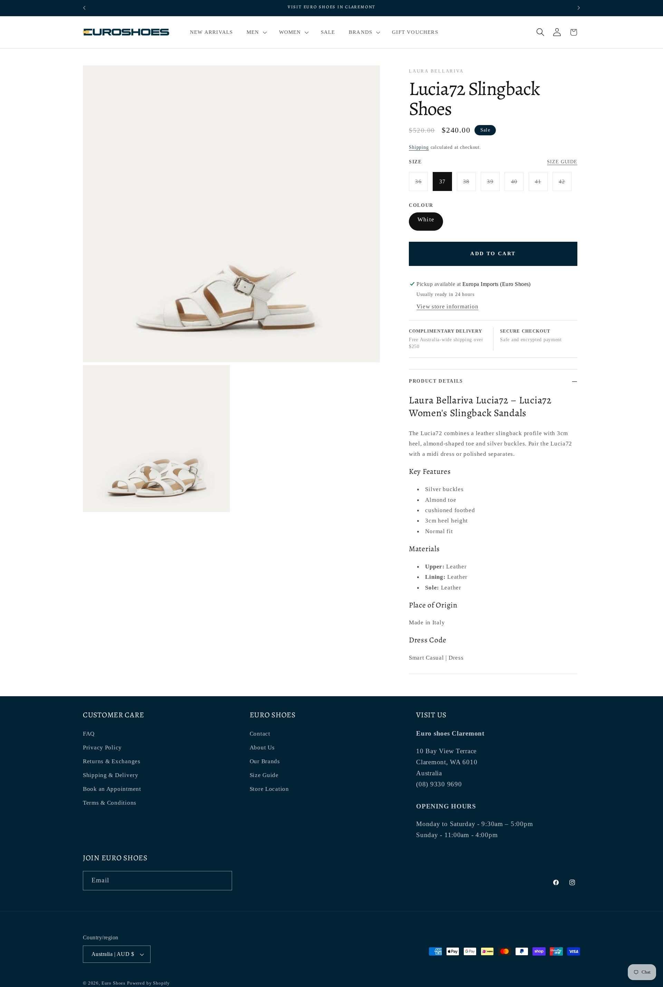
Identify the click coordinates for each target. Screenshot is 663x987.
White (425, 219)
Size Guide (562, 161)
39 (493, 185)
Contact (260, 733)
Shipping (419, 147)
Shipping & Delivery (110, 775)
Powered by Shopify (148, 983)
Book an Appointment (112, 789)
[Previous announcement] (84, 8)
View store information (447, 306)
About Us (262, 747)
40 (517, 185)
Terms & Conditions (109, 802)
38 (469, 185)
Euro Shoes (113, 983)
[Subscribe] (222, 880)
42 (565, 185)
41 (541, 185)
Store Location (269, 789)
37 (442, 181)
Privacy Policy (102, 747)
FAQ (89, 733)
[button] (255, 32)
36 (421, 185)
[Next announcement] (578, 8)
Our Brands (265, 761)
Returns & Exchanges (112, 761)
